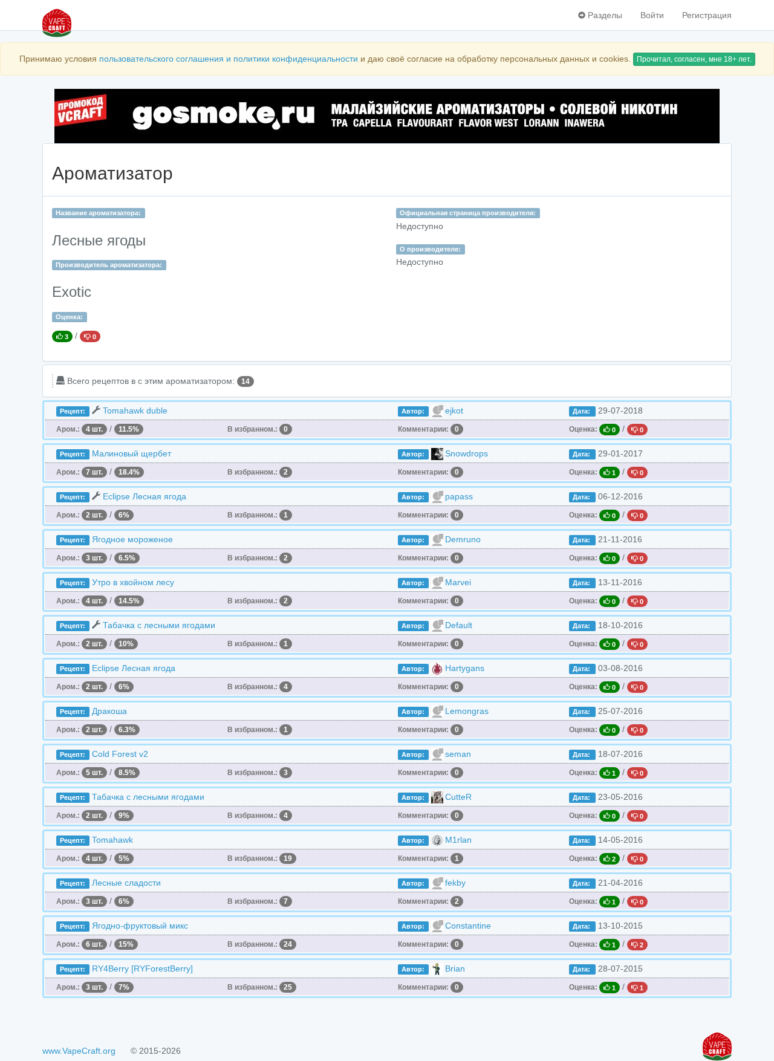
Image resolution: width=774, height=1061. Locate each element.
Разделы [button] (603, 15)
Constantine (468, 925)
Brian (455, 968)
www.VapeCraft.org (78, 1051)
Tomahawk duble (135, 410)
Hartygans (464, 668)
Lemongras (467, 711)
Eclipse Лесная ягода (144, 496)
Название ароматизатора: (98, 212)
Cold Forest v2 (120, 754)
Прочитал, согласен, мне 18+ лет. (694, 59)
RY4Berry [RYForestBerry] (142, 968)
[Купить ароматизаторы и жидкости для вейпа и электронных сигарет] (387, 116)
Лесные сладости (126, 882)
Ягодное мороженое (132, 539)
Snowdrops (466, 453)
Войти (652, 15)
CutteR (458, 797)
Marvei (458, 582)
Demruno (463, 539)
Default (458, 625)
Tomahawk (112, 840)
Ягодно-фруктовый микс (140, 925)
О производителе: (430, 249)
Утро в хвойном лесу (133, 582)
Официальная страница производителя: (468, 212)
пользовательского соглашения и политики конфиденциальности (228, 58)
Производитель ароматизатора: (109, 264)
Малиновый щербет (131, 453)
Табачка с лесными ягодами (159, 625)
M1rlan (458, 840)
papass (459, 496)
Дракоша (109, 711)
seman (458, 754)
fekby (455, 882)
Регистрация (707, 15)
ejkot (454, 410)
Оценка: (69, 316)
